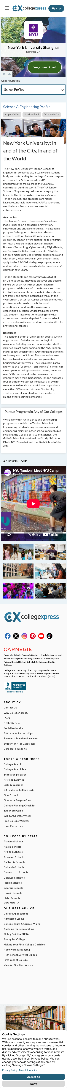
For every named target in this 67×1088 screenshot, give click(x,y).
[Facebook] (8, 638)
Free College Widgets (17, 820)
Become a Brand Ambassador (21, 738)
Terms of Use (10, 658)
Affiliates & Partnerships (18, 733)
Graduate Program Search (19, 800)
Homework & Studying (17, 949)
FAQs (7, 717)
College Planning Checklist (19, 805)
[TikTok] (49, 638)
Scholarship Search (15, 774)
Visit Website (51, 114)
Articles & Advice (14, 779)
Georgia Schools (13, 887)
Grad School (11, 795)
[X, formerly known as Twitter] (16, 638)
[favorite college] (4, 74)
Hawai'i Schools (13, 892)
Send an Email (31, 114)
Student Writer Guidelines (20, 743)
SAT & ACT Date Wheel (17, 815)
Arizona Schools (13, 851)
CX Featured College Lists (19, 789)
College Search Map (15, 769)
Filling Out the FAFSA (16, 934)
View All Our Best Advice (18, 965)
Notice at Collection (43, 658)
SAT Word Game (13, 810)
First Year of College (16, 959)
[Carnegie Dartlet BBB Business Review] (15, 692)
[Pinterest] (33, 638)
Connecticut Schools (16, 872)
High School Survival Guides (20, 954)
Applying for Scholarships (19, 928)
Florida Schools (13, 882)
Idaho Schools (12, 898)
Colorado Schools (14, 867)
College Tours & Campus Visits (22, 923)
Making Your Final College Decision (24, 944)
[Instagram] (24, 638)
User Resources (13, 826)
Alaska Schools (12, 846)
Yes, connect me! (45, 67)
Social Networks (13, 728)
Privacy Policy (25, 658)
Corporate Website (15, 748)
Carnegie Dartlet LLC (32, 655)
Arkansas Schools (14, 857)
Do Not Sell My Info (28, 662)
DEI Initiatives (12, 723)
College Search (13, 764)
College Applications (16, 913)
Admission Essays (14, 918)
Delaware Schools (14, 877)
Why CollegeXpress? (16, 712)
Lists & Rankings (13, 784)
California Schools (14, 862)
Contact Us (10, 707)
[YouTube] (41, 638)
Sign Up (56, 8)
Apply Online (12, 114)
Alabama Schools (13, 841)
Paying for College (14, 939)
